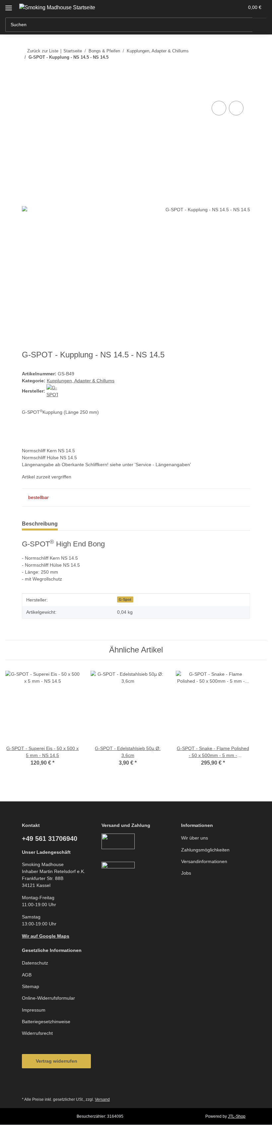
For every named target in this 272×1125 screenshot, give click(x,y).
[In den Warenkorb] (27, 91)
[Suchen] (259, 25)
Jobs (186, 873)
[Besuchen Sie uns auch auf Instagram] (45, 1085)
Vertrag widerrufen (56, 1061)
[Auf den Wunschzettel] (236, 108)
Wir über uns (194, 838)
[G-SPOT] (52, 391)
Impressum (33, 1010)
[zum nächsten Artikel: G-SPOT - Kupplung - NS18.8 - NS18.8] (243, 70)
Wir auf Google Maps (45, 936)
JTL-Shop (236, 1116)
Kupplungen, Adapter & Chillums (80, 380)
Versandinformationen (204, 861)
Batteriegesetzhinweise (46, 1021)
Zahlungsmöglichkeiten (205, 849)
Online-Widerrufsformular (48, 998)
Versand (102, 1099)
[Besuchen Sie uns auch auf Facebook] (28, 1085)
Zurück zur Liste (42, 50)
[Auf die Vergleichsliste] (219, 108)
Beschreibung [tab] (40, 524)
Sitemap (30, 986)
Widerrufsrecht (37, 1033)
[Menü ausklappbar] (8, 5)
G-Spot (125, 599)
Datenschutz (35, 963)
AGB (27, 974)
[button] (212, 7)
